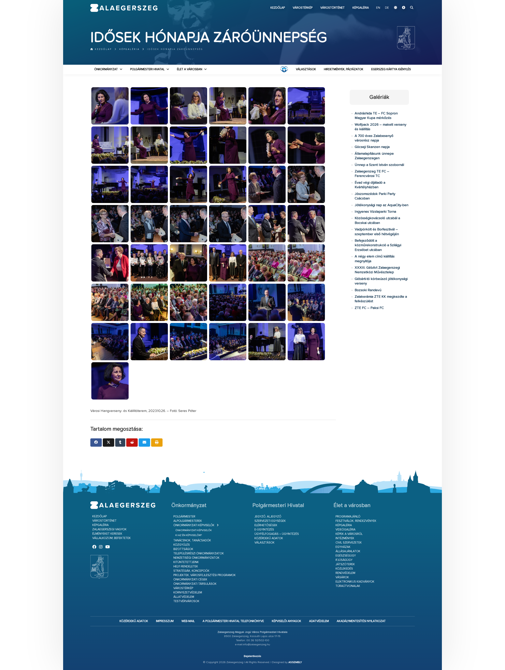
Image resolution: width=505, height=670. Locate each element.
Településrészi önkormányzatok (198, 553)
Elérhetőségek (265, 525)
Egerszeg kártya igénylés (391, 69)
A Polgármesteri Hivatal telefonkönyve (233, 621)
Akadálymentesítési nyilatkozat (361, 621)
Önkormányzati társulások (195, 583)
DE (387, 7)
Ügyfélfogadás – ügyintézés (276, 533)
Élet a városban (189, 69)
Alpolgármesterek (187, 520)
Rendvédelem (345, 573)
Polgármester (184, 516)
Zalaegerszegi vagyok (109, 529)
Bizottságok (183, 549)
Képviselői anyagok (286, 621)
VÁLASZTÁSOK (306, 69)
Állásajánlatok (348, 551)
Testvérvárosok (186, 601)
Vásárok (342, 577)
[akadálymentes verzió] (403, 7)
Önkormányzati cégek (190, 579)
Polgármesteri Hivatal (147, 69)
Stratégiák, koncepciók (191, 570)
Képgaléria (361, 7)
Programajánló (348, 516)
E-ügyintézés (264, 529)
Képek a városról (349, 533)
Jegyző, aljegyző (267, 516)
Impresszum (165, 621)
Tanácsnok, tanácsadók (192, 540)
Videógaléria (345, 529)
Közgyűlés (181, 544)
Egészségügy (346, 555)
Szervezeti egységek (270, 520)
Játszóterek (345, 564)
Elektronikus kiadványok (355, 581)
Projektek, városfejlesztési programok (204, 575)
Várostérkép (302, 7)
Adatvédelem (319, 621)
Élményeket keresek (107, 533)
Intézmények (345, 538)
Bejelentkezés (252, 656)
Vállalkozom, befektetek (111, 538)
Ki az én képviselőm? (188, 535)
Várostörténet (332, 7)
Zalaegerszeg (124, 8)
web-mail (188, 621)
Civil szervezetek (349, 542)
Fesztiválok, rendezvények (356, 520)
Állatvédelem (183, 596)
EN (378, 7)
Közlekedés (344, 568)
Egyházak (343, 547)
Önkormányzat (106, 69)
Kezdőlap (277, 7)
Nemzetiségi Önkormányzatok (196, 557)
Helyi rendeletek (185, 566)
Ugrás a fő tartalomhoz (405, 2)
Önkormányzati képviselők (193, 525)
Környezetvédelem (187, 592)
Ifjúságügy (344, 560)
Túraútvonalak (348, 586)
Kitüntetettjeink (186, 562)
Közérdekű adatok (268, 538)
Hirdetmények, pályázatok (343, 69)
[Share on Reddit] (132, 442)
